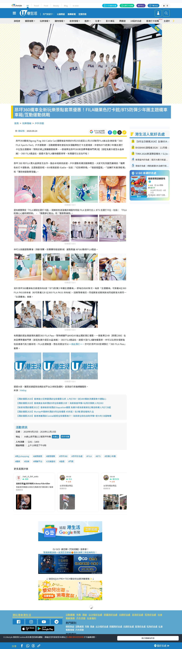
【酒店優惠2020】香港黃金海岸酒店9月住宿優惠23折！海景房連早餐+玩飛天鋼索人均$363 (59, 403)
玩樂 (27, 461)
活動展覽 (70, 614)
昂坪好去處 (77, 456)
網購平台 (38, 461)
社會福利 (91, 618)
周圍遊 (122, 20)
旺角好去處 (150, 614)
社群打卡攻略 (128, 5)
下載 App (154, 5)
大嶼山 (55, 436)
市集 (78, 614)
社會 (160, 614)
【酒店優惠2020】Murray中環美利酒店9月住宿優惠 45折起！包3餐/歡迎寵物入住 (55, 411)
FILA (90, 456)
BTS (99, 456)
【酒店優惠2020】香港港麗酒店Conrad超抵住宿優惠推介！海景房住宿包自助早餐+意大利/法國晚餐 (63, 415)
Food (46, 5)
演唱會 (17, 20)
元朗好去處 (124, 614)
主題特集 (168, 20)
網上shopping (22, 456)
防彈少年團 (111, 456)
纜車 (18, 461)
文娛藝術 (51, 461)
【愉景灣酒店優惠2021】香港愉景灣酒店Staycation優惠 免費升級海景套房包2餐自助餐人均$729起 (63, 407)
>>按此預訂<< (76, 344)
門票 (71, 461)
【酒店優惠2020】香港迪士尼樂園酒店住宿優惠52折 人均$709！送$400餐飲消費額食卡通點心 (61, 398)
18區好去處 (135, 20)
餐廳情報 (70, 618)
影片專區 (110, 20)
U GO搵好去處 (111, 5)
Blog (66, 5)
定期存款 (82, 14)
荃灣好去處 (137, 614)
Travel (36, 5)
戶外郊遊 (39, 123)
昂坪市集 (65, 436)
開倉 (84, 614)
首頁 (16, 123)
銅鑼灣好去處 (110, 614)
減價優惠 (38, 456)
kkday (23, 390)
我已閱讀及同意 (148, 638)
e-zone (76, 5)
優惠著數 (51, 456)
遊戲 (62, 461)
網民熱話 (70, 626)
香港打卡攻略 (152, 20)
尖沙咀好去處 (95, 614)
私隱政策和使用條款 (75, 637)
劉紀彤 (21, 130)
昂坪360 (63, 456)
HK (28, 5)
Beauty (56, 5)
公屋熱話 (61, 14)
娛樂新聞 (72, 14)
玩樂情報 (26, 123)
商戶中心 (141, 5)
